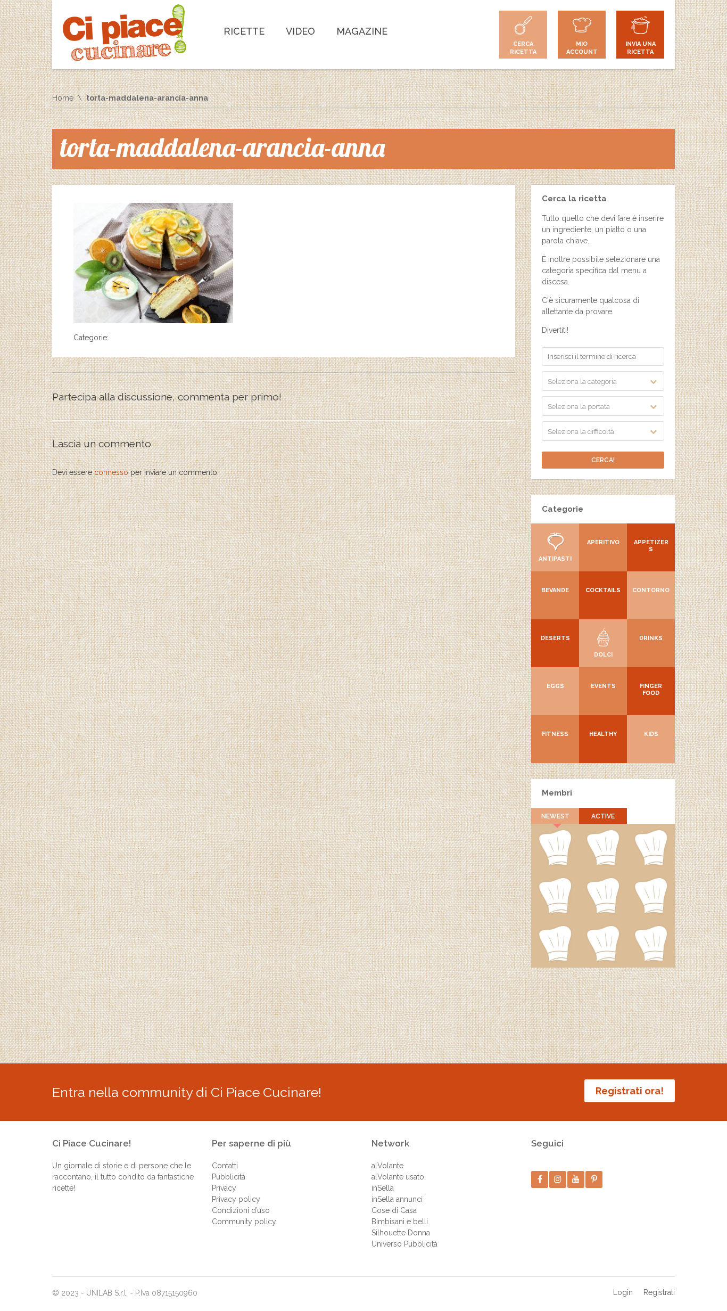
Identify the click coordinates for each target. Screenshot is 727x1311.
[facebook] (540, 1179)
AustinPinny (603, 959)
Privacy (224, 1188)
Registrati (659, 1292)
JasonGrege (651, 959)
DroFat (555, 863)
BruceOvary (603, 911)
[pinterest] (594, 1179)
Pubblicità (228, 1177)
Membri (557, 793)
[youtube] (576, 1179)
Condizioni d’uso (241, 1210)
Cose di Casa (394, 1210)
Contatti (225, 1165)
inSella (382, 1188)
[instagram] (558, 1179)
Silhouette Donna (400, 1232)
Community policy (244, 1221)
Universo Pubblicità (404, 1244)
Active (603, 816)
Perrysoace (555, 959)
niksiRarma (555, 911)
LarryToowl (651, 863)
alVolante (387, 1165)
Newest (555, 816)
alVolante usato (397, 1177)
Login (623, 1292)
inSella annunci (397, 1199)
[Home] (124, 32)
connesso (111, 472)
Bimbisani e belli (399, 1221)
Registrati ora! (630, 1090)
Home (62, 98)
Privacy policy (236, 1199)
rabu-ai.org (602, 863)
